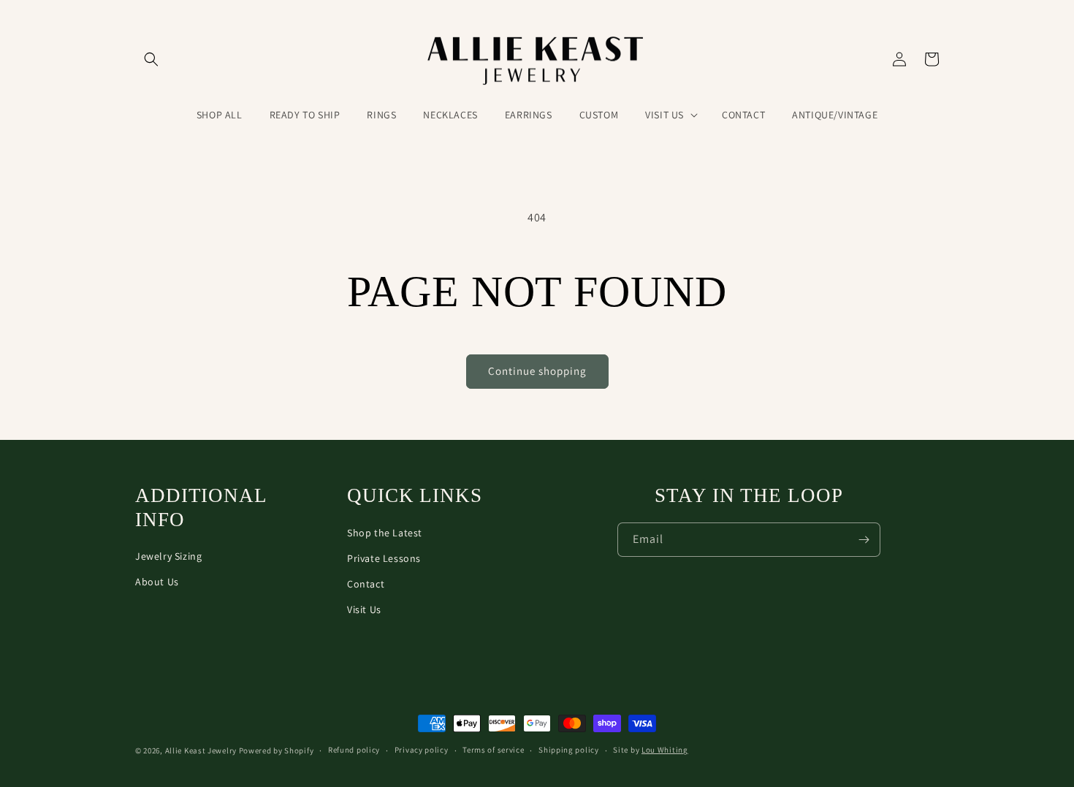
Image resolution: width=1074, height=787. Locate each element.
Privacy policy (422, 750)
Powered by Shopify (276, 750)
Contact (365, 583)
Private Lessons (384, 558)
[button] (151, 59)
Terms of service (493, 750)
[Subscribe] (864, 539)
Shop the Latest (384, 532)
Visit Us (364, 609)
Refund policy (354, 750)
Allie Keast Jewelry (201, 750)
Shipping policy (568, 750)
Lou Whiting (664, 750)
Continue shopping (537, 371)
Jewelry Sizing (168, 556)
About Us (157, 581)
